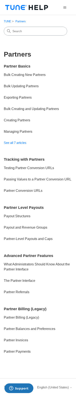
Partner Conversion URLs (23, 190)
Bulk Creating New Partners (25, 75)
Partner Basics (17, 66)
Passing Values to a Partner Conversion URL (37, 179)
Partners (20, 21)
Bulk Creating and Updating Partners (31, 109)
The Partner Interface (19, 280)
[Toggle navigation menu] (64, 7)
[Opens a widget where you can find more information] (18, 388)
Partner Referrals (16, 292)
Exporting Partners (18, 97)
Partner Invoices (16, 340)
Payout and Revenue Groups (25, 227)
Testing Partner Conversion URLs (29, 168)
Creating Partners (17, 120)
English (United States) (53, 387)
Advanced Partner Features (28, 256)
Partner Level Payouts (24, 207)
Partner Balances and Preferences (29, 329)
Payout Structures (17, 216)
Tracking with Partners (24, 159)
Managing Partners (18, 131)
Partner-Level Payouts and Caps (28, 239)
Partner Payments (17, 351)
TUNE (7, 21)
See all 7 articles (15, 142)
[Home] (26, 7)
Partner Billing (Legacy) (25, 309)
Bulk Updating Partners (21, 86)
